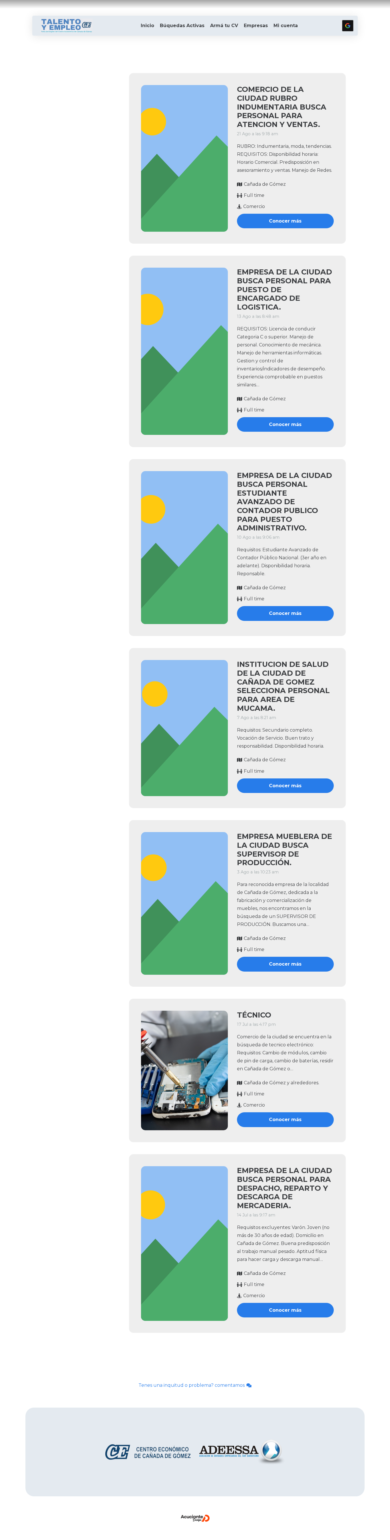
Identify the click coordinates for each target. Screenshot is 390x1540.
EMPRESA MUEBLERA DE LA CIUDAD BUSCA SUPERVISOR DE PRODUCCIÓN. (284, 849)
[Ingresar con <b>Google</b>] (347, 25)
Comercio (254, 206)
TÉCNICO (254, 1014)
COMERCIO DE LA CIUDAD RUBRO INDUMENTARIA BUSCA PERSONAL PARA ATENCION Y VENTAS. (281, 107)
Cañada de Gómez (265, 184)
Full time (254, 195)
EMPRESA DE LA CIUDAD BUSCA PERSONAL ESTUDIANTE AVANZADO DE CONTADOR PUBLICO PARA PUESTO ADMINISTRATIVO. (284, 501)
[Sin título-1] (67, 26)
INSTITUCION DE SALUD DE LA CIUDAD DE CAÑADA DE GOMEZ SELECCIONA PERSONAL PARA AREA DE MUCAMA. (283, 686)
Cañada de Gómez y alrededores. (281, 1082)
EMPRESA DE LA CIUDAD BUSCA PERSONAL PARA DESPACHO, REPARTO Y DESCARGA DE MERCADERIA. (284, 1188)
